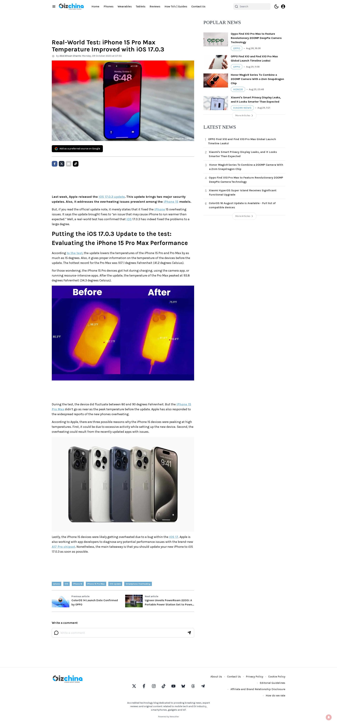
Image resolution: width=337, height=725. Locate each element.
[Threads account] (193, 686)
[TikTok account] (163, 686)
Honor (238, 89)
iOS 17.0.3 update (112, 197)
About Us (216, 676)
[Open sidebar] (54, 6)
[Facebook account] (144, 686)
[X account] (134, 686)
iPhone (159, 209)
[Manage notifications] (329, 717)
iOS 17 (173, 537)
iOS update (115, 584)
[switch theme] (276, 6)
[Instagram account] (154, 686)
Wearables (125, 6)
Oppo (236, 48)
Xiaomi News (242, 107)
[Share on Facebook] (54, 164)
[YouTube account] (173, 686)
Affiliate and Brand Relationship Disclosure (257, 689)
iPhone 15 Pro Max (96, 584)
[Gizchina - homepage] (71, 6)
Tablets (140, 6)
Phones (108, 6)
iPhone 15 (171, 202)
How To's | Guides (175, 6)
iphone (56, 584)
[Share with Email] (68, 164)
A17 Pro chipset (63, 547)
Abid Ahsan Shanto (70, 55)
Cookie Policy (276, 676)
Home (95, 6)
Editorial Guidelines (272, 682)
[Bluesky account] (183, 686)
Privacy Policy (254, 676)
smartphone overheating (138, 584)
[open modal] (283, 6)
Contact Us (198, 6)
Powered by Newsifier (168, 716)
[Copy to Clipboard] (75, 164)
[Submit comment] (189, 633)
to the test (74, 253)
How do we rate (275, 695)
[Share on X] (61, 164)
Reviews (155, 6)
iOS (129, 219)
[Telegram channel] (203, 686)
